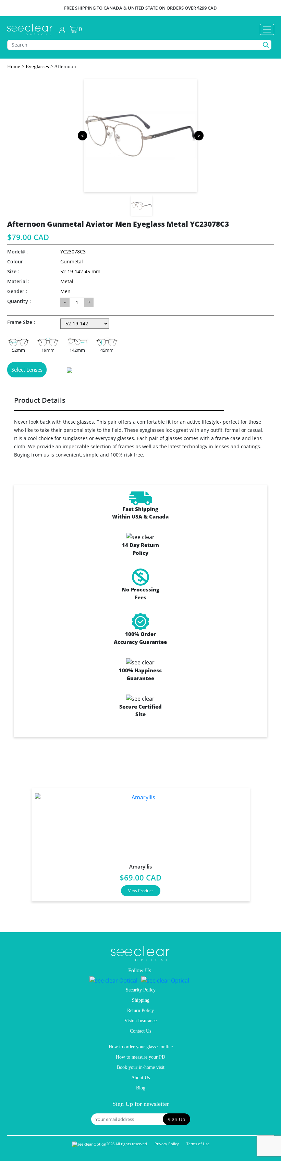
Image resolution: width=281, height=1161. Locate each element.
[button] (176, 1119)
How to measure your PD (140, 1057)
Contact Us (140, 1031)
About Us (140, 1077)
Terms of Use (197, 1143)
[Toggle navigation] (267, 29)
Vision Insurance (140, 1020)
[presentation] (16, 842)
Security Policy (141, 990)
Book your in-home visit (140, 1067)
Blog (140, 1087)
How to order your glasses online (141, 1046)
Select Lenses (26, 369)
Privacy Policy (167, 1143)
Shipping (140, 1000)
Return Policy (140, 1010)
